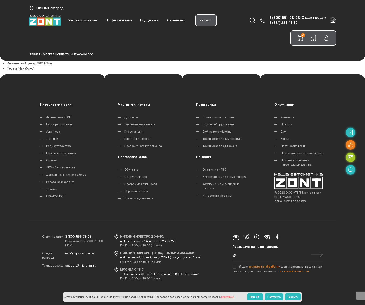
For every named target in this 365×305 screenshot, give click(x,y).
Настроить (274, 296)
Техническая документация (222, 138)
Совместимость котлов (218, 117)
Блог (284, 131)
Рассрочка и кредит (60, 181)
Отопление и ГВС (214, 169)
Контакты (287, 117)
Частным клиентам (82, 20)
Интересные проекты (217, 195)
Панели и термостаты (61, 153)
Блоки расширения (59, 124)
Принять (255, 296)
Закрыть (293, 296)
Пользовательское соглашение (302, 153)
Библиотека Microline (217, 131)
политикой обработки (294, 271)
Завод (285, 138)
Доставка (131, 117)
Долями (51, 189)
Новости (286, 124)
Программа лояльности (140, 184)
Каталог (206, 20)
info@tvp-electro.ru (79, 253)
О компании (176, 20)
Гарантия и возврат (137, 138)
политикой (227, 296)
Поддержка (149, 20)
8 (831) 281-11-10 (283, 23)
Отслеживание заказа (139, 124)
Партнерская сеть (293, 146)
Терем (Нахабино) (20, 68)
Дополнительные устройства (66, 174)
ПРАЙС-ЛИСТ (55, 196)
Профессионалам (119, 20)
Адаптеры (53, 131)
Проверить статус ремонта (143, 146)
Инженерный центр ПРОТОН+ (29, 63)
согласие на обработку (264, 266)
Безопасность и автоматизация (225, 176)
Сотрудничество (136, 176)
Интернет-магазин (55, 105)
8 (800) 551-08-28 (284, 18)
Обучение (131, 169)
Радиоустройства (58, 146)
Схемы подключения (138, 198)
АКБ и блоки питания (60, 167)
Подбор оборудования (218, 124)
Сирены (51, 160)
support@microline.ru (80, 265)
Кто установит (134, 131)
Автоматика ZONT (59, 117)
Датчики (52, 138)
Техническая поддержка (220, 146)
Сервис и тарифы (136, 191)
